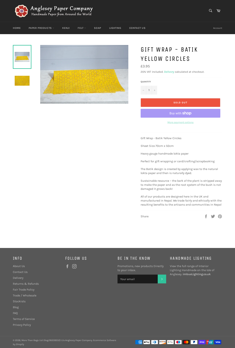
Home (17, 28)
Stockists (19, 301)
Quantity (146, 81)
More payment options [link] (180, 122)
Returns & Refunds (26, 283)
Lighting (115, 28)
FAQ (15, 313)
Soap (97, 28)
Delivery (169, 71)
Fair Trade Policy (23, 289)
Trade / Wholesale (24, 295)
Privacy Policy (22, 325)
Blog (16, 307)
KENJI (66, 28)
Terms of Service (24, 319)
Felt (81, 28)
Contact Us (137, 28)
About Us (19, 266)
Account (217, 28)
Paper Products (41, 28)
